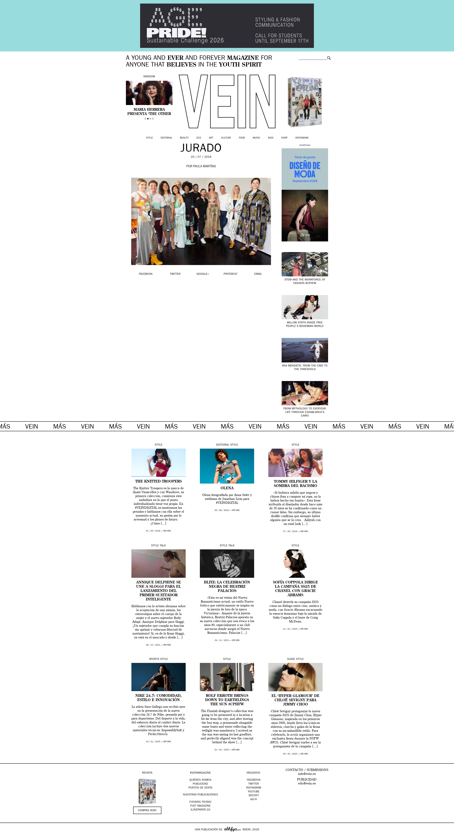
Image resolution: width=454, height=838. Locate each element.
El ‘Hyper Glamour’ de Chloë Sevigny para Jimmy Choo (295, 700)
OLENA (227, 488)
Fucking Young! (200, 802)
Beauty (184, 138)
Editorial (166, 138)
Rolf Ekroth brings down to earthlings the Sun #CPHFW (227, 700)
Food (242, 138)
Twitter (253, 784)
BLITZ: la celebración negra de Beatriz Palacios (227, 587)
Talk (163, 545)
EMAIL (258, 274)
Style (149, 138)
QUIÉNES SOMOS (200, 780)
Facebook (254, 780)
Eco (198, 138)
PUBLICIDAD (200, 784)
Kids (270, 138)
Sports (154, 659)
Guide (291, 659)
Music (256, 138)
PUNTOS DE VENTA (200, 788)
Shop (284, 138)
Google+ (6, 835)
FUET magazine (200, 806)
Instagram (301, 138)
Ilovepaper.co (200, 810)
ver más (167, 531)
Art (211, 138)
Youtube (253, 791)
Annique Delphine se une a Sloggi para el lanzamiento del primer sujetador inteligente (158, 591)
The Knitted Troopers (158, 481)
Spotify (253, 795)
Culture (226, 138)
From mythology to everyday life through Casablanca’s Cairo (304, 412)
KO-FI (253, 799)
